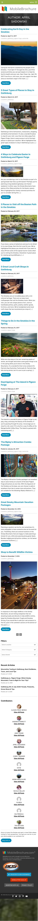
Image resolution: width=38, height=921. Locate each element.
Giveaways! (20, 874)
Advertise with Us (12, 885)
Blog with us (6, 840)
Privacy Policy (27, 885)
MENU (32, 2)
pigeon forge (18, 38)
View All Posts (19, 712)
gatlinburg (10, 38)
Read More (5, 83)
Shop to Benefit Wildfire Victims (17, 552)
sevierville (25, 38)
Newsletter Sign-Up (19, 880)
